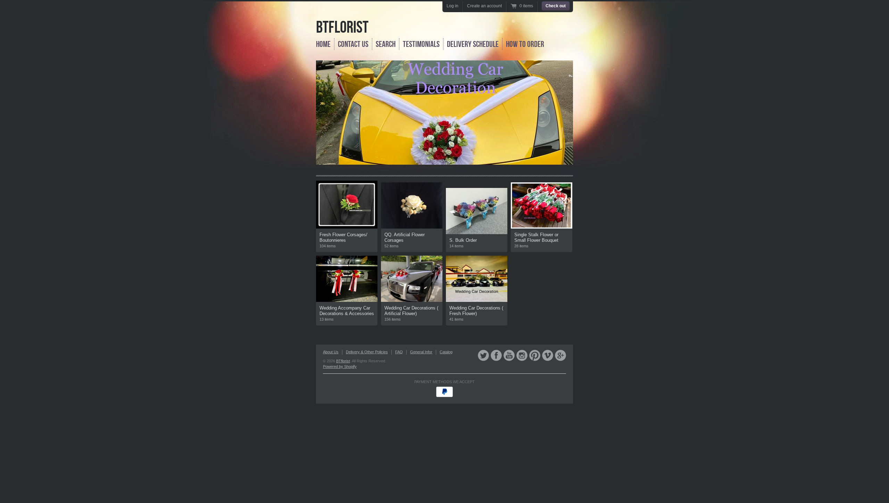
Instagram (521, 355)
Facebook (496, 355)
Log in (452, 5)
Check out (556, 5)
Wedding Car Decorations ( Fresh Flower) (476, 310)
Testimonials (421, 44)
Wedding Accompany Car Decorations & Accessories (346, 310)
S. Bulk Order (463, 240)
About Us (331, 352)
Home (323, 44)
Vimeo (547, 355)
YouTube (509, 355)
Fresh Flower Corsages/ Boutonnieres (343, 237)
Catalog (446, 352)
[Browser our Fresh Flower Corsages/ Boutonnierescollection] (346, 205)
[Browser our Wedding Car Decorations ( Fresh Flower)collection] (476, 279)
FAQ (399, 352)
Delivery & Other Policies (367, 352)
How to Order (525, 44)
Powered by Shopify (340, 366)
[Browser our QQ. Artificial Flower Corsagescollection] (411, 205)
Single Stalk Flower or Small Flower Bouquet (536, 237)
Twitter (483, 355)
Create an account (484, 5)
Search (386, 44)
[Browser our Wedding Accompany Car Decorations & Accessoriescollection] (346, 279)
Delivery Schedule (473, 44)
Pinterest (534, 355)
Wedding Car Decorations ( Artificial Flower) (411, 310)
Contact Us (353, 44)
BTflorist (342, 27)
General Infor (421, 352)
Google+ (560, 355)
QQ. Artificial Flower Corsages (404, 237)
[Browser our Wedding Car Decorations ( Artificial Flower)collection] (411, 279)
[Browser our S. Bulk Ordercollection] (476, 211)
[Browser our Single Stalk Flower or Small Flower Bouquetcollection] (541, 205)
